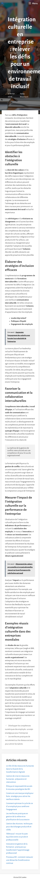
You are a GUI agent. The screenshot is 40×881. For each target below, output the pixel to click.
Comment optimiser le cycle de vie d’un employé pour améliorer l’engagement (19, 806)
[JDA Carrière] (4, 3)
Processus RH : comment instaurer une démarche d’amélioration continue (19, 860)
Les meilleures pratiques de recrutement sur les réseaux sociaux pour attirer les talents (19, 740)
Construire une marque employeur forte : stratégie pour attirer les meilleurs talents (19, 796)
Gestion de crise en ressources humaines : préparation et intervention (17, 779)
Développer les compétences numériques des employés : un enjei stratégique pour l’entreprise (19, 729)
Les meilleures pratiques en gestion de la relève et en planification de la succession (17, 817)
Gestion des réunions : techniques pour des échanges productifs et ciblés (19, 827)
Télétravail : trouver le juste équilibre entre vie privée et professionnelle (17, 837)
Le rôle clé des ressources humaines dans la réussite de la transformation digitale (20, 769)
